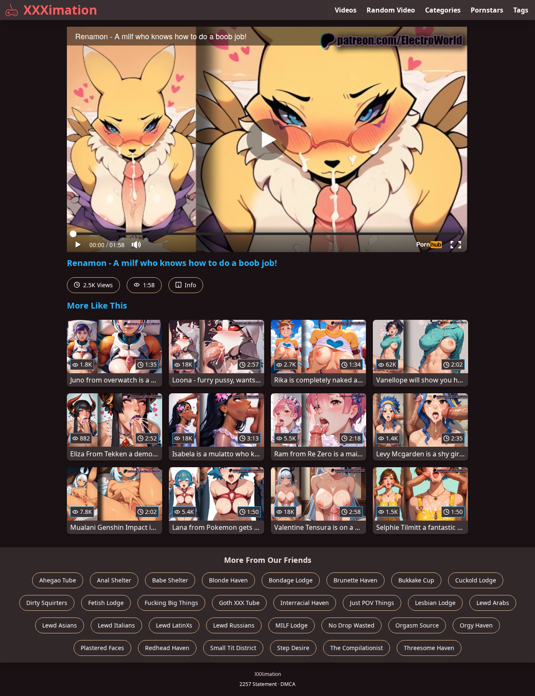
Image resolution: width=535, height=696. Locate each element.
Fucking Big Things (171, 603)
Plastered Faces (102, 648)
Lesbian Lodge (435, 603)
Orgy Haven (476, 625)
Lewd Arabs (492, 603)
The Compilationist (356, 648)
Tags (520, 10)
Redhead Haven (167, 648)
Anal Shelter (114, 580)
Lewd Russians (234, 625)
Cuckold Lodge (475, 580)
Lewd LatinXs (174, 625)
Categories (443, 10)
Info (189, 285)
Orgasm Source (417, 625)
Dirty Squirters (46, 603)
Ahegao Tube (57, 580)
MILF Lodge (291, 625)
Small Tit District (233, 648)
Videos (346, 10)
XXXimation (60, 9)
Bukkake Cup (416, 580)
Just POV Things (372, 603)
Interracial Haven (304, 603)
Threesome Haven (429, 648)
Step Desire (293, 648)
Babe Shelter (170, 580)
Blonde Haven (228, 580)
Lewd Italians (116, 625)
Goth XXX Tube (239, 603)
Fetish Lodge (106, 603)
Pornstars (487, 10)
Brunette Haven (355, 580)
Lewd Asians (59, 625)
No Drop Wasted (351, 625)
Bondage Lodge (291, 580)
